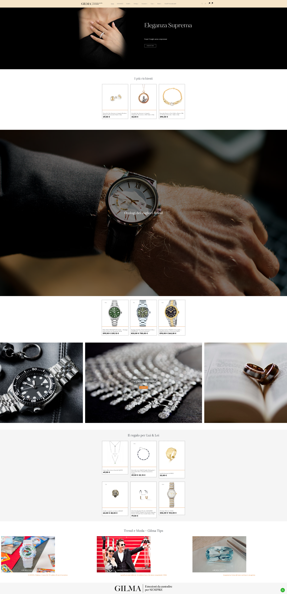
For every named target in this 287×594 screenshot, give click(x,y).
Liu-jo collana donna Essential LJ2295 (113, 470)
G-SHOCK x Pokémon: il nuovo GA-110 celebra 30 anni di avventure (48, 575)
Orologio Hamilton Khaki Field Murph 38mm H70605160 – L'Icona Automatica (142, 330)
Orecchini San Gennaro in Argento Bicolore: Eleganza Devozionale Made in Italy (115, 114)
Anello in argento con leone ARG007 (113, 511)
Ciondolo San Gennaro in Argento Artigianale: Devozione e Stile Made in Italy (142, 114)
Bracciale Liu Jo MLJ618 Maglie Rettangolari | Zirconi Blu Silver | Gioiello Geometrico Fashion (143, 471)
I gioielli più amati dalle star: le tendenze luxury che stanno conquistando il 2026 (143, 575)
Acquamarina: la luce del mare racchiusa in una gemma (239, 575)
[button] (212, 4)
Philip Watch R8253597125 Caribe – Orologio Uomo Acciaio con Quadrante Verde (115, 330)
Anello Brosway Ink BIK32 (167, 473)
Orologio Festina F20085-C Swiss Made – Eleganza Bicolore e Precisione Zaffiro (170, 330)
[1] (208, 4)
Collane (143, 387)
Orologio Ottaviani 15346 (166, 511)
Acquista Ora (150, 45)
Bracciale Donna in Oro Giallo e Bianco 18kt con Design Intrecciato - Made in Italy (171, 114)
